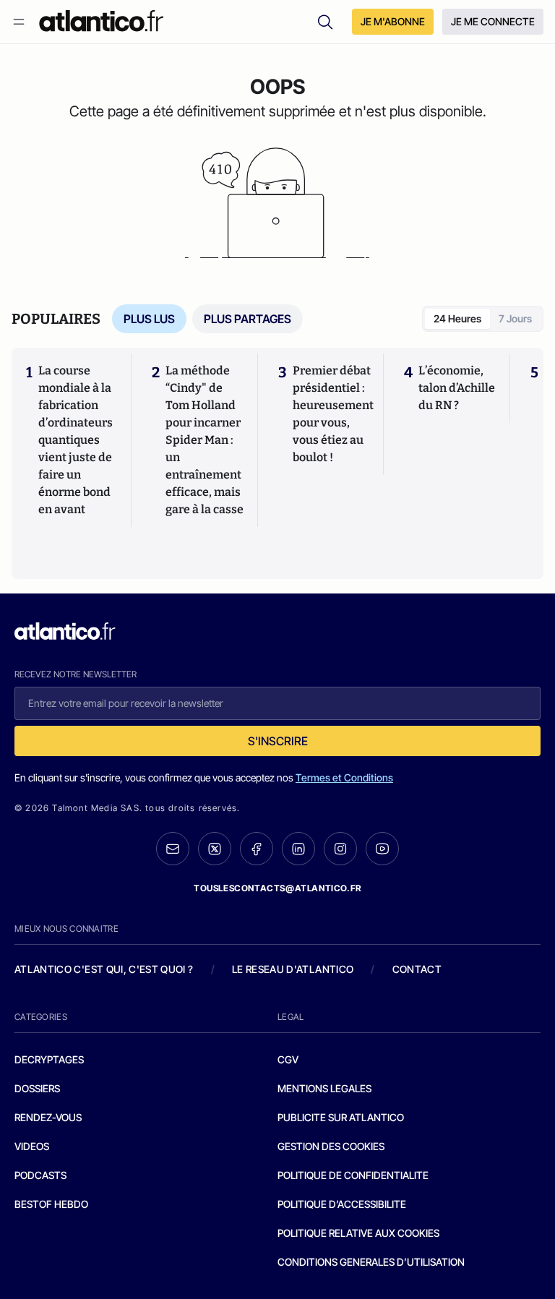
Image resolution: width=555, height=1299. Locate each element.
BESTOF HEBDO (51, 1204)
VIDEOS (31, 1146)
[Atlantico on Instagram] (340, 848)
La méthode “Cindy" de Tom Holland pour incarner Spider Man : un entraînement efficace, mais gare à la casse (204, 440)
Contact (417, 969)
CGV (288, 1059)
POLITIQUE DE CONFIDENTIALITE (353, 1175)
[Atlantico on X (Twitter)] (214, 849)
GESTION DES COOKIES (331, 1146)
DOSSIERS (37, 1088)
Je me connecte (493, 21)
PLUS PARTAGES (247, 319)
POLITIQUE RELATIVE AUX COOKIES (358, 1233)
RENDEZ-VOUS (48, 1117)
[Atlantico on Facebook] (256, 849)
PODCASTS (40, 1175)
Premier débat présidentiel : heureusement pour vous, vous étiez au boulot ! (333, 414)
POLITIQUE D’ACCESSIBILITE (342, 1204)
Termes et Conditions (344, 777)
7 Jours (515, 318)
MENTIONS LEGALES (324, 1088)
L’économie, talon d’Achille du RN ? (456, 388)
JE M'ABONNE (393, 21)
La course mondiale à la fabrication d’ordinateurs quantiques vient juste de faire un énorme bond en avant (75, 440)
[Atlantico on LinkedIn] (298, 849)
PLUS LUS (149, 319)
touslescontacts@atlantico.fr (277, 888)
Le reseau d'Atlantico (292, 969)
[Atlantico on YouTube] (382, 848)
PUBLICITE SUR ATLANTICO (341, 1117)
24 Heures (457, 318)
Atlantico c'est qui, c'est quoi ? (104, 969)
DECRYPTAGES (49, 1059)
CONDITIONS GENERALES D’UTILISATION (371, 1262)
